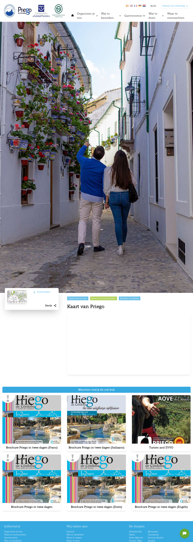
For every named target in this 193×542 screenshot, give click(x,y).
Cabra (132, 534)
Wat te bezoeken (107, 15)
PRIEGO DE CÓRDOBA (173, 6)
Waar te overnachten (175, 15)
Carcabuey (153, 534)
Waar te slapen (74, 537)
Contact (70, 531)
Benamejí (153, 531)
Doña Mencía (136, 537)
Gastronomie (133, 15)
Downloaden (44, 292)
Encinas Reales (155, 537)
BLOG (153, 6)
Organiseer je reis (86, 15)
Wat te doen (153, 15)
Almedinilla (135, 531)
